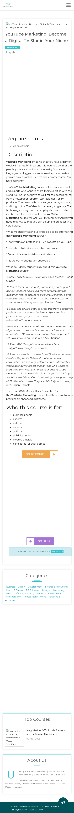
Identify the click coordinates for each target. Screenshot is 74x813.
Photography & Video (35, 596)
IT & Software (32, 590)
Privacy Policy (53, 809)
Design (21, 586)
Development (35, 586)
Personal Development (49, 593)
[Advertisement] (37, 96)
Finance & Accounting (56, 586)
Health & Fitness (14, 590)
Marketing (58, 590)
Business (10, 586)
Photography (13, 596)
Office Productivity (24, 593)
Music (9, 593)
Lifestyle (46, 590)
